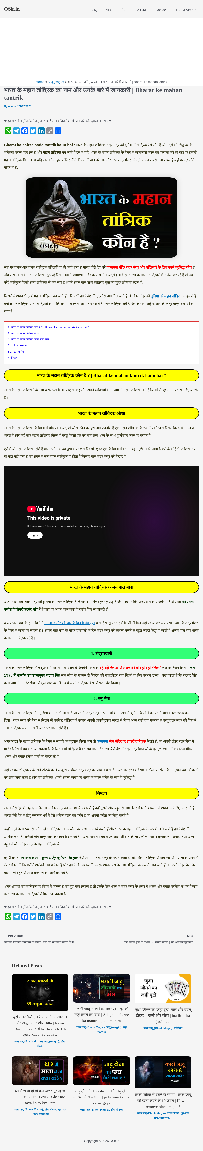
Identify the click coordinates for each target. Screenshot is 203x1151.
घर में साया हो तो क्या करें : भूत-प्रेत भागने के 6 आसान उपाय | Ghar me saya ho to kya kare (40, 1097)
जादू (94, 10)
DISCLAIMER (186, 10)
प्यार (108, 10)
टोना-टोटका (50, 1109)
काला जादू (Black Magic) (28, 1041)
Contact (161, 10)
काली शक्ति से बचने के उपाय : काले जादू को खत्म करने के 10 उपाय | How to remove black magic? (163, 1100)
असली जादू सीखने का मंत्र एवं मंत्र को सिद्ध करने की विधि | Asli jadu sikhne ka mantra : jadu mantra (101, 1015)
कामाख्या (102, 741)
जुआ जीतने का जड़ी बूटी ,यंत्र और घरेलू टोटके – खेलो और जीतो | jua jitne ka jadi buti (163, 1015)
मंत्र (123, 10)
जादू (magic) (51, 1041)
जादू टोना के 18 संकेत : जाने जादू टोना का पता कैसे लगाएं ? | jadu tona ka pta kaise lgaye (101, 1097)
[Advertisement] (101, 50)
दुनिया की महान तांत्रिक (166, 296)
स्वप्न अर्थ (140, 10)
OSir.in (12, 9)
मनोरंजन (178, 1028)
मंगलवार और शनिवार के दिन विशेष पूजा (69, 623)
